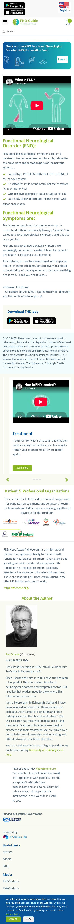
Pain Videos (11, 888)
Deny (28, 919)
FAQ (5, 866)
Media (7, 859)
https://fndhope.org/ (16, 588)
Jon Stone (12, 654)
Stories (7, 852)
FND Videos (11, 881)
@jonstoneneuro (45, 768)
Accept (13, 919)
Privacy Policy (13, 914)
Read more (18, 467)
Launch (62, 59)
